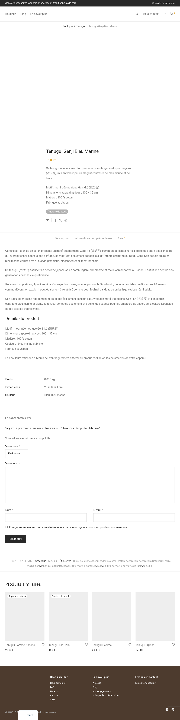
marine (81, 565)
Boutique (10, 14)
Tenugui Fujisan (145, 645)
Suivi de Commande (163, 3)
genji (37, 565)
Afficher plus (11, 650)
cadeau (94, 561)
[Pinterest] (173, 709)
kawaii (66, 565)
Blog (23, 14)
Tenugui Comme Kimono (20, 645)
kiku (74, 565)
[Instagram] (166, 709)
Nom (9, 510)
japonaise (57, 565)
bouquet (84, 561)
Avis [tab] (121, 238)
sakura (107, 565)
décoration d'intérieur (150, 561)
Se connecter (151, 13)
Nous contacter (57, 683)
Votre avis (12, 463)
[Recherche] (136, 14)
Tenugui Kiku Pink (59, 645)
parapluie (91, 565)
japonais (46, 565)
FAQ (52, 687)
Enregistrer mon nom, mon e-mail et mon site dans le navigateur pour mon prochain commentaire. (68, 527)
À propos (97, 683)
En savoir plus (38, 14)
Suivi (52, 699)
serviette (117, 565)
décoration (132, 561)
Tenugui (80, 26)
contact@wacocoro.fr (145, 683)
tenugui (147, 565)
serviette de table (132, 565)
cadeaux (104, 561)
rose (99, 565)
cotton (121, 561)
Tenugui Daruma (102, 645)
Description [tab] (62, 238)
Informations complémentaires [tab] (93, 238)
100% (76, 561)
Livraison (54, 691)
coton (113, 561)
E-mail (98, 510)
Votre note (12, 446)
